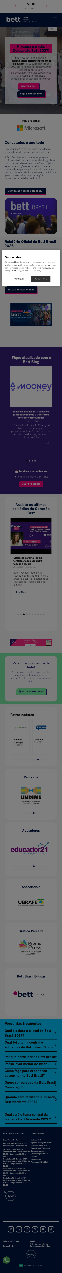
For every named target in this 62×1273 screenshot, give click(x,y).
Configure (19, 279)
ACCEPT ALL (41, 279)
